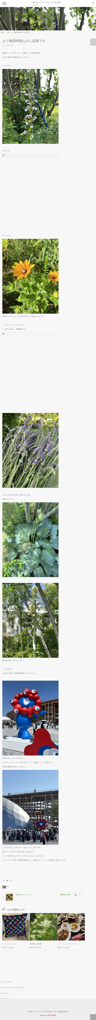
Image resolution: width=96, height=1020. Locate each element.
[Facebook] (3, 880)
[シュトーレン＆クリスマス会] (71, 926)
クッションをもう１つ (9, 944)
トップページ (5, 982)
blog (4, 887)
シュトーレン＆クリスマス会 (66, 944)
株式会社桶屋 (52, 1015)
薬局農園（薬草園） (37, 944)
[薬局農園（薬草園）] (43, 926)
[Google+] (10, 880)
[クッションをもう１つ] (16, 926)
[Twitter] (7, 880)
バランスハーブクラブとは (11, 988)
